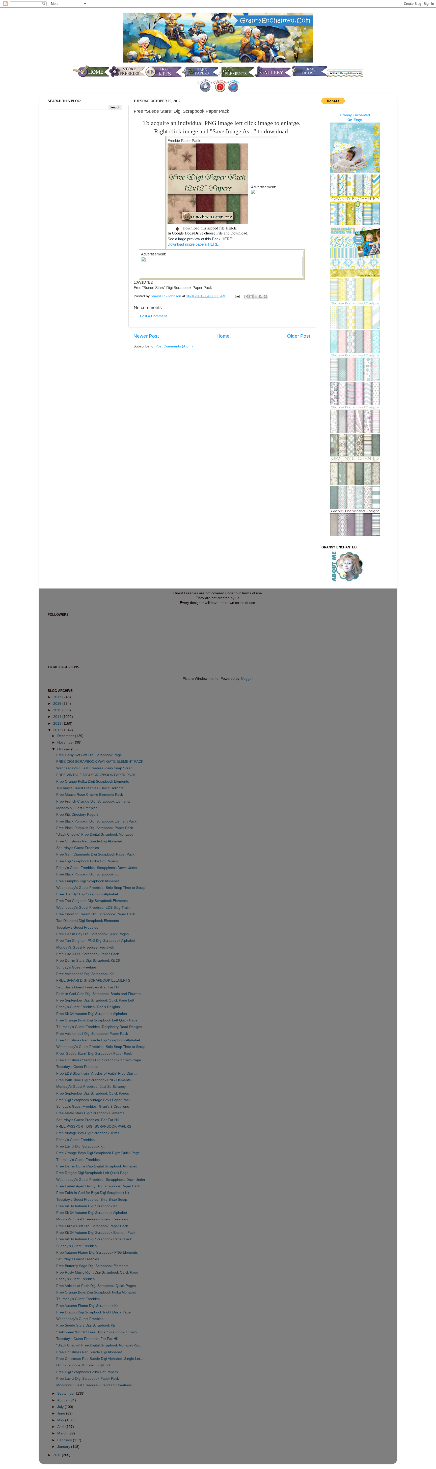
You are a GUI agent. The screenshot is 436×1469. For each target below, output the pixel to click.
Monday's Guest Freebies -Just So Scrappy (91, 1087)
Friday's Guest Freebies (75, 1140)
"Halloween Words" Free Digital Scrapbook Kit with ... (98, 1332)
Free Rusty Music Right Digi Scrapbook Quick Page (97, 1272)
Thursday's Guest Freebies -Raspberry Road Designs (99, 1027)
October (64, 749)
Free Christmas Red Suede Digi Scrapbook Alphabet (98, 1040)
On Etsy (354, 120)
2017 (57, 697)
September (66, 1393)
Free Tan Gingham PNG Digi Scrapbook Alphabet (95, 941)
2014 (57, 717)
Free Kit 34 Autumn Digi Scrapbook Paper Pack (94, 1239)
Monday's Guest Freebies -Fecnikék (85, 947)
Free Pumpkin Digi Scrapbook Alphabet (87, 881)
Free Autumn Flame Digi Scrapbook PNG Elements (97, 1252)
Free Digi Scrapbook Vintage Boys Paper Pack (93, 1100)
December (66, 736)
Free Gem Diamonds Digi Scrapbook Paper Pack (95, 854)
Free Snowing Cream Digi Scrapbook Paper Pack (95, 914)
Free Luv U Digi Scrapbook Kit (80, 1146)
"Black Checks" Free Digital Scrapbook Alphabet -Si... (98, 1345)
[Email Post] (237, 296)
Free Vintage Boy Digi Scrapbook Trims (87, 1133)
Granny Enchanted (355, 115)
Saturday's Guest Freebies (77, 848)
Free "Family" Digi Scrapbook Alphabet (87, 894)
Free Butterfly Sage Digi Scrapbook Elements (92, 1266)
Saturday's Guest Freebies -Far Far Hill (87, 987)
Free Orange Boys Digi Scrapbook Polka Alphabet (96, 1292)
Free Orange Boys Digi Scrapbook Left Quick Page (97, 1020)
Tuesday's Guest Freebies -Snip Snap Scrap (91, 1199)
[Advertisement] (68, 197)
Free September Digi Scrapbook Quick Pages (92, 1093)
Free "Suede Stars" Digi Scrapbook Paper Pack (94, 1053)
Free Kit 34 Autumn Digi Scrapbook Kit (86, 1206)
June (61, 1413)
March (62, 1433)
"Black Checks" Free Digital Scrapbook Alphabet (94, 834)
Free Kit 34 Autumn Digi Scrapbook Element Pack (95, 1233)
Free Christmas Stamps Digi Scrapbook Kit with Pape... (100, 1060)
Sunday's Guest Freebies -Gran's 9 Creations (92, 1106)
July (61, 1407)
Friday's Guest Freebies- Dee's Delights (88, 1007)
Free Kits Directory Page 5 (77, 814)
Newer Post (146, 336)
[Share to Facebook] (260, 296)
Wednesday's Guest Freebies (79, 1319)
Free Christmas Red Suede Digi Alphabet (89, 841)
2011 (57, 1455)
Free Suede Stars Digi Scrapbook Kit (85, 1325)
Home (223, 336)
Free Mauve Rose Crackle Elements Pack (89, 795)
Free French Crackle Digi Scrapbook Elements (93, 801)
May (61, 1420)
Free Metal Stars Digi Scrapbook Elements (90, 1113)
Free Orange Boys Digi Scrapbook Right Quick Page (98, 1153)
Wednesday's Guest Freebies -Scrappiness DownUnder (100, 1180)
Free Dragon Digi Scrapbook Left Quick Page (92, 1173)
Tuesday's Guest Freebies (77, 927)
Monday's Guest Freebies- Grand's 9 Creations (94, 1385)
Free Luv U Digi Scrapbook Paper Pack (87, 954)
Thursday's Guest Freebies (78, 1160)
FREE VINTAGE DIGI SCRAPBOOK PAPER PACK (95, 775)
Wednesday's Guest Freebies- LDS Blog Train (93, 907)
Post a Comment (153, 316)
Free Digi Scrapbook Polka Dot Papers (87, 861)
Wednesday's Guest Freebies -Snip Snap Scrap (94, 768)
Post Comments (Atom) (174, 346)
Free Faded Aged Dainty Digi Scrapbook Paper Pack (98, 1186)
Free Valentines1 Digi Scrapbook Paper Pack (92, 1034)
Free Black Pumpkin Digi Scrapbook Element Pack (96, 821)
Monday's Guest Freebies (76, 808)
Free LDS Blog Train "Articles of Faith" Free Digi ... (96, 1073)
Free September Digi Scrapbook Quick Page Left (95, 1000)
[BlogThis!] (251, 296)
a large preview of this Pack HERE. (203, 239)
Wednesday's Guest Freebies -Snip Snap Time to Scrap (100, 888)
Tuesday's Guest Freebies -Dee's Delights (89, 788)
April (61, 1427)
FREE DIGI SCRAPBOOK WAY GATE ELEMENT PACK (99, 761)
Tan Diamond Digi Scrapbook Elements (87, 921)
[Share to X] (255, 296)
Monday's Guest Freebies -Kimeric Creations (92, 1219)
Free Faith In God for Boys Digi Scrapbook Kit (92, 1193)
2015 (57, 710)
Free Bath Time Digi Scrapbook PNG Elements (93, 1080)
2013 (57, 723)
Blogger (246, 679)
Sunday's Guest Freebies (76, 967)
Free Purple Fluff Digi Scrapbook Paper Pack (92, 1226)
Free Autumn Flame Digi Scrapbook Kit (87, 1306)
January (64, 1447)
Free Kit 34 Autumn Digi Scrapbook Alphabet (91, 1014)
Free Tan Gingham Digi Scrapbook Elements (92, 901)
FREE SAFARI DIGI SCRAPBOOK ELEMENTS (93, 980)
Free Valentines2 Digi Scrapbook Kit (85, 974)
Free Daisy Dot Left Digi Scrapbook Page (89, 755)
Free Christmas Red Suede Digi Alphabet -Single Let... (99, 1359)
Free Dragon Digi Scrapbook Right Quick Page (93, 1312)
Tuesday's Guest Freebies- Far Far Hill (87, 1339)
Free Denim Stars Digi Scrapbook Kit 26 (88, 960)
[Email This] (246, 296)
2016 (57, 704)
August (63, 1400)
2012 (57, 730)
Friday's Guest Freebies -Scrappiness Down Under (97, 868)
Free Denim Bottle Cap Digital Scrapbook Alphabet (96, 1166)
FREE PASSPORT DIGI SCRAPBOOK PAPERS (93, 1126)
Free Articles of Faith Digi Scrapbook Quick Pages (96, 1286)
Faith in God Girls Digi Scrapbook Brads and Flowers (98, 994)
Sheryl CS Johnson (166, 296)
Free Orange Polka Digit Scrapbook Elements (92, 781)
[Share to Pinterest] (265, 296)
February (65, 1440)
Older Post (298, 336)
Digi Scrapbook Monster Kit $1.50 (83, 1365)
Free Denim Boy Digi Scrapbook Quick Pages (92, 934)
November (66, 742)
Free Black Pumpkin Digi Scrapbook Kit (87, 874)
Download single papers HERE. (194, 244)
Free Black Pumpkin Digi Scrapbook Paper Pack (94, 828)
